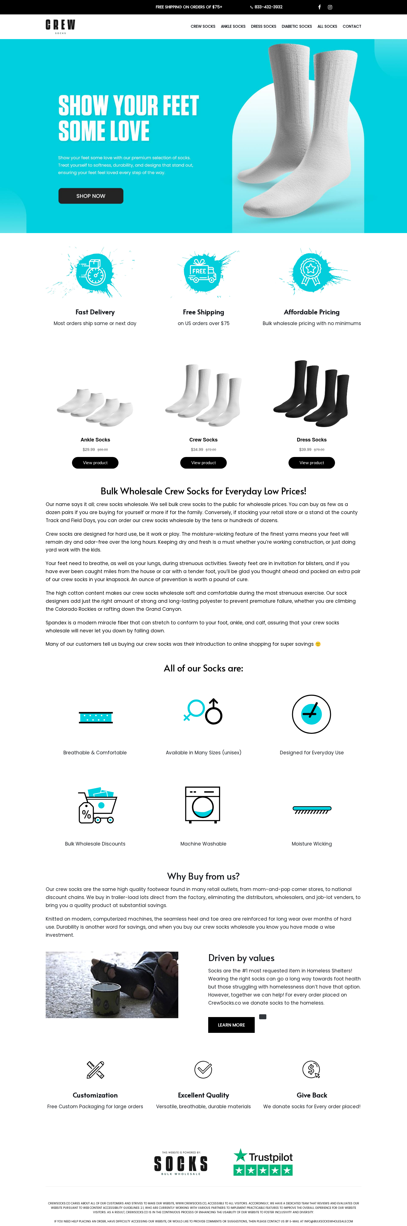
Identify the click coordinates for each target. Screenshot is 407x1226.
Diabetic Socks (297, 26)
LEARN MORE (231, 1025)
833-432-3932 (268, 7)
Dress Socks (263, 26)
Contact (352, 26)
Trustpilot (238, 1181)
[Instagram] (330, 7)
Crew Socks (203, 26)
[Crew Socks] (60, 26)
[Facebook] (319, 7)
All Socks (327, 26)
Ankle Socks (233, 26)
